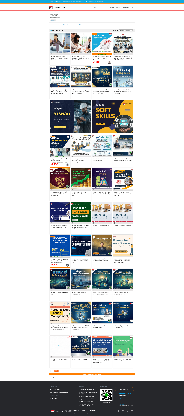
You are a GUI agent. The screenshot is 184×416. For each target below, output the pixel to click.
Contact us (124, 389)
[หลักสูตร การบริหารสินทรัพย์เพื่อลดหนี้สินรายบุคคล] (60, 356)
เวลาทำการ (121, 404)
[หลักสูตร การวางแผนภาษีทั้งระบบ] (123, 222)
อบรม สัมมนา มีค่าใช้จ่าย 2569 (78, 24)
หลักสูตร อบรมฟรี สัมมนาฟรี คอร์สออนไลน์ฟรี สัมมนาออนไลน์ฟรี (63, 1)
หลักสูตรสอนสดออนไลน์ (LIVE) (87, 399)
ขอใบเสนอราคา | (88, 1)
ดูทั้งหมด (55, 377)
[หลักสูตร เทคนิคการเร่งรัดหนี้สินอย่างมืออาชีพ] (81, 356)
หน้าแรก (94, 7)
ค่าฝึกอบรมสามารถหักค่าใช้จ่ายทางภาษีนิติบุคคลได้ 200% (87, 405)
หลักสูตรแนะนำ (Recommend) (86, 389)
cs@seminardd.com (124, 401)
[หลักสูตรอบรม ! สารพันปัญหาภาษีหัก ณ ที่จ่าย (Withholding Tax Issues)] (123, 155)
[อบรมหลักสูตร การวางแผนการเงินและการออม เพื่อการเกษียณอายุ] (123, 356)
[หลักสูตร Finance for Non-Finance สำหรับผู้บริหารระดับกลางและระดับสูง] (81, 189)
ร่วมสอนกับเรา (125, 7)
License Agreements (91, 410)
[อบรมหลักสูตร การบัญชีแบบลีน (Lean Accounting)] (102, 155)
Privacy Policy (76, 410)
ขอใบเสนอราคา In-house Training (59, 392)
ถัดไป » (56, 370)
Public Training (103, 7)
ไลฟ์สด (59, 156)
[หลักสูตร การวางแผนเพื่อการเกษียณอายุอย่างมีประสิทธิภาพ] (102, 256)
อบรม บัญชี (98, 377)
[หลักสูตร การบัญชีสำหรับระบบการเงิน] (60, 289)
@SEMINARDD (106, 402)
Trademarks (83, 410)
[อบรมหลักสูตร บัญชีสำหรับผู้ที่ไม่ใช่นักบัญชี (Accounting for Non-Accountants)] (123, 87)
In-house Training (114, 7)
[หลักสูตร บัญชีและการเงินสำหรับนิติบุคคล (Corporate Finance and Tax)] (81, 256)
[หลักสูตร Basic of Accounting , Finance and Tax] (81, 289)
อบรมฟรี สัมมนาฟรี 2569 (65, 24)
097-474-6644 (123, 395)
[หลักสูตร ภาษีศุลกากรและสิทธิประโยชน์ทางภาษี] (123, 323)
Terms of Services (68, 410)
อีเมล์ (120, 398)
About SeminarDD (68, 411)
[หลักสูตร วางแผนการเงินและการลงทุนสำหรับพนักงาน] (123, 289)
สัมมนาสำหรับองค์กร (80, 1)
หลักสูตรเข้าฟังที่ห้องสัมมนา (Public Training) (88, 393)
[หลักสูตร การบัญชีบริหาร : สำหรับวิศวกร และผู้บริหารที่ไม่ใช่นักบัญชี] (102, 189)
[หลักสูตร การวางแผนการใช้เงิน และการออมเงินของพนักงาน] (102, 289)
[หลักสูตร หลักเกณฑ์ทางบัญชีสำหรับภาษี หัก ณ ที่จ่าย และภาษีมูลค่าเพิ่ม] (123, 189)
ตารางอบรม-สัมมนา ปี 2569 (97, 1)
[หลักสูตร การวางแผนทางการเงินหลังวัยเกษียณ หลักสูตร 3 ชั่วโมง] (60, 222)
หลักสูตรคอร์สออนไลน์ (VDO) (86, 396)
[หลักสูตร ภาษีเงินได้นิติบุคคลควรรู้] (102, 222)
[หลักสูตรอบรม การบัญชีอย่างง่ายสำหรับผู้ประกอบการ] (102, 323)
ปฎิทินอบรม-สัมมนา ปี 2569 (86, 401)
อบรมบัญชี (53, 20)
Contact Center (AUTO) (125, 393)
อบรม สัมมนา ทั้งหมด (54, 24)
